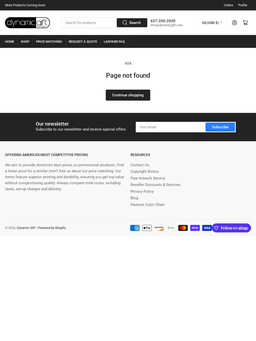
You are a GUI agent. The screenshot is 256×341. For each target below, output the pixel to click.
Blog (134, 198)
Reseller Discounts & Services (155, 184)
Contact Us (139, 165)
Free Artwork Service (147, 178)
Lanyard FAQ (114, 41)
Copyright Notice (144, 171)
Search (135, 22)
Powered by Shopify (52, 228)
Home (9, 41)
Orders (228, 5)
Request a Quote (83, 41)
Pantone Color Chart (147, 204)
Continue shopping (128, 95)
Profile (242, 5)
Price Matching (49, 41)
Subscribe (220, 127)
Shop (25, 41)
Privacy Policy (142, 191)
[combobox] (105, 22)
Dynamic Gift (26, 228)
